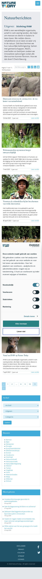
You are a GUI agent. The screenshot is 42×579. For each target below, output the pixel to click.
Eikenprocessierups (12, 450)
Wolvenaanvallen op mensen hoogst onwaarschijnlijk (17, 151)
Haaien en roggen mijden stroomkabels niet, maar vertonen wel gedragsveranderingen (19, 520)
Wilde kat (9, 479)
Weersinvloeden (11, 475)
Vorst (8, 472)
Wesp (8, 477)
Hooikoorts (10, 455)
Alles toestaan (21, 324)
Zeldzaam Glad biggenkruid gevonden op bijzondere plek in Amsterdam (18, 512)
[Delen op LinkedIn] (35, 67)
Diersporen (10, 444)
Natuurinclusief (11, 459)
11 (35, 384)
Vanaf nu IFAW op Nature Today (15, 355)
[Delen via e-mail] (38, 67)
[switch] (36, 292)
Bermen (9, 440)
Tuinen (8, 468)
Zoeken (7, 422)
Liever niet (21, 331)
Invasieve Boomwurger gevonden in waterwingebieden (16, 500)
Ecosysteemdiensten (13, 448)
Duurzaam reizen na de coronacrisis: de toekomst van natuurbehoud (20, 99)
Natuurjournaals (12, 461)
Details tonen (29, 316)
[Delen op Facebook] (29, 67)
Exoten (8, 453)
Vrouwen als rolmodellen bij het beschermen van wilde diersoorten (20, 202)
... (16, 384)
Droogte (9, 446)
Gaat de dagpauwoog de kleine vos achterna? (20, 506)
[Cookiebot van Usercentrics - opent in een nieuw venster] (29, 245)
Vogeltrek (9, 470)
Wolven (8, 481)
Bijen (7, 442)
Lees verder (35, 118)
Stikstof (8, 466)
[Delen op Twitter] (32, 67)
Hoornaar (9, 457)
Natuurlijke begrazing (13, 464)
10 (30, 384)
